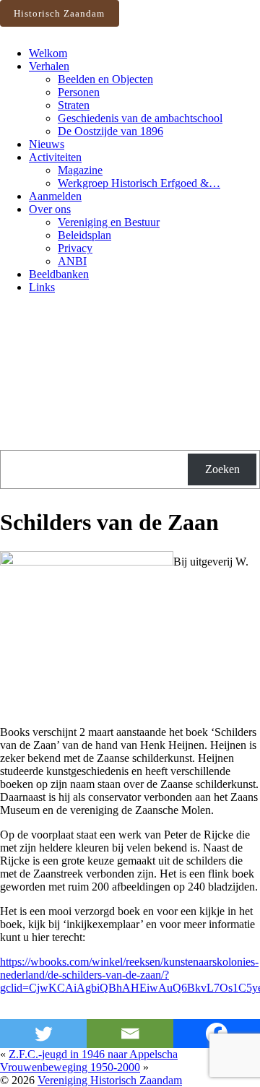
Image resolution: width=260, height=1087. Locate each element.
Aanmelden (55, 196)
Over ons (50, 209)
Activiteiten (55, 157)
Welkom (48, 53)
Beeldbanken (59, 274)
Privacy (75, 248)
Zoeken (222, 469)
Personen (79, 92)
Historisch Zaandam (59, 13)
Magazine (80, 170)
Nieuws (46, 144)
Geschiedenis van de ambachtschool (140, 118)
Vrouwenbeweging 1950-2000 (70, 1067)
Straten (74, 105)
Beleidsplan (84, 235)
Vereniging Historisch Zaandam (110, 1080)
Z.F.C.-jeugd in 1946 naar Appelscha (93, 1054)
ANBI (72, 261)
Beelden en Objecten (105, 79)
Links (42, 287)
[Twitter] (43, 1033)
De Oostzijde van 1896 (110, 131)
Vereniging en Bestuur (109, 222)
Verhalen (49, 66)
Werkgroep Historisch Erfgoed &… (139, 183)
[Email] (130, 1033)
